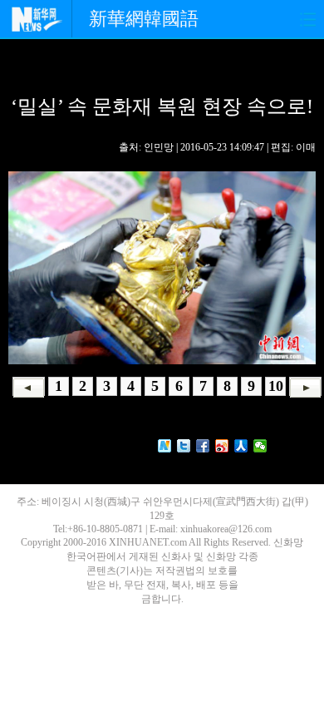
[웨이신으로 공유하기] (260, 445)
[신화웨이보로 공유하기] (165, 445)
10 (275, 386)
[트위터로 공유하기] (184, 445)
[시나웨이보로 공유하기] (222, 445)
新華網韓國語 (144, 18)
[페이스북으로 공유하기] (203, 445)
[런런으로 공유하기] (241, 445)
